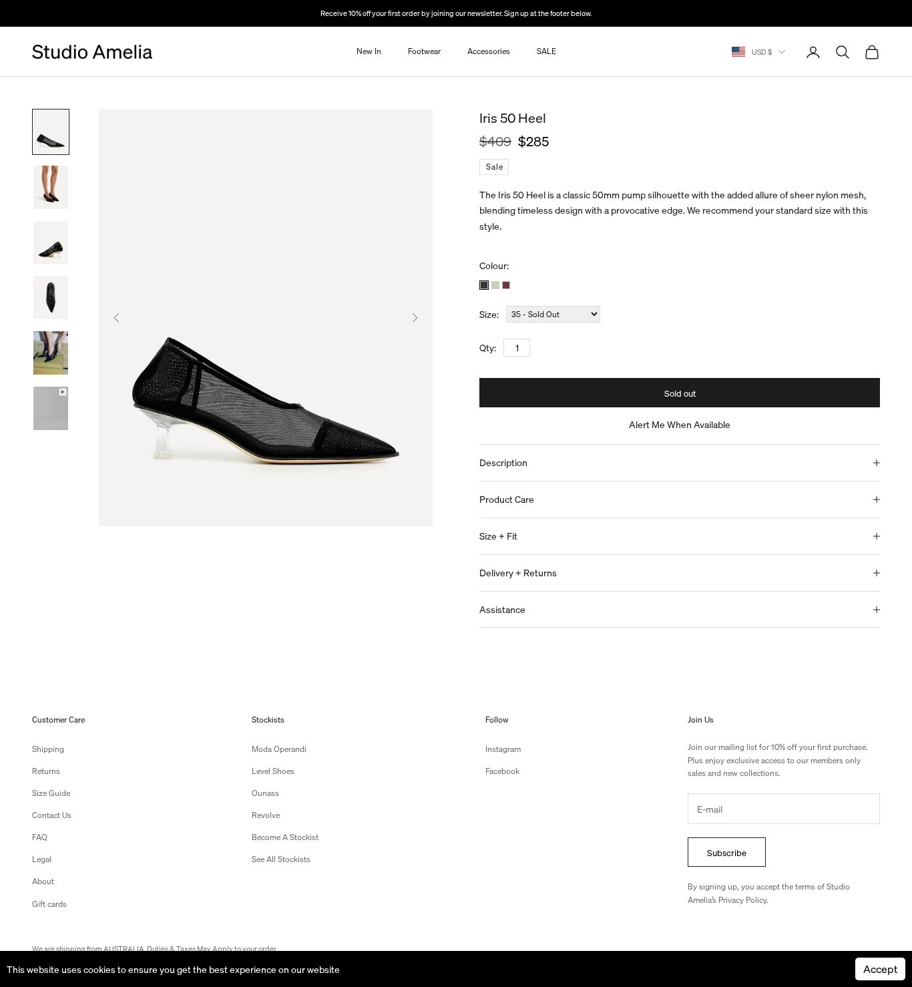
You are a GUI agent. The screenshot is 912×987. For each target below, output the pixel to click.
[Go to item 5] (50, 353)
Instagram (503, 749)
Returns (46, 771)
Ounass (265, 793)
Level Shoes (273, 771)
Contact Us (51, 815)
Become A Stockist (285, 837)
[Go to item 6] (50, 408)
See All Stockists (281, 859)
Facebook (502, 771)
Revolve (266, 815)
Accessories (488, 52)
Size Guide (51, 793)
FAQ (39, 837)
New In (369, 52)
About (43, 881)
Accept (880, 969)
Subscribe (726, 852)
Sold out (680, 393)
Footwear (424, 52)
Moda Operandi (279, 749)
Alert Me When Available (679, 424)
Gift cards (49, 904)
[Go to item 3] (50, 243)
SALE (546, 52)
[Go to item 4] (50, 297)
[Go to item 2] (50, 187)
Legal (41, 859)
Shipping (48, 749)
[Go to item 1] (50, 132)
